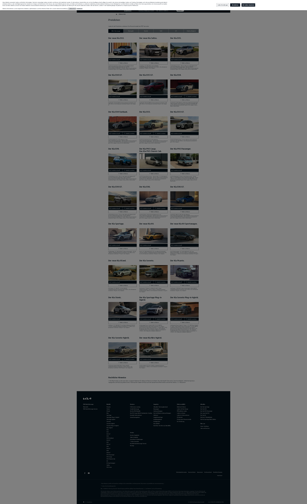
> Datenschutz (72, 8)
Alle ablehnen (235, 5)
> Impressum (79, 8)
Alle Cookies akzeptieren (248, 5)
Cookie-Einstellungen (222, 5)
